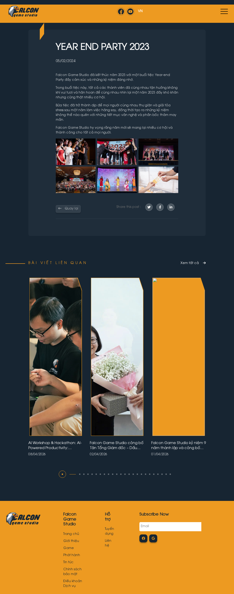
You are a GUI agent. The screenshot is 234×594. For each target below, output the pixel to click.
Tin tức (68, 562)
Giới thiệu (71, 541)
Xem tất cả (190, 263)
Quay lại (71, 208)
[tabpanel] (55, 367)
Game (68, 548)
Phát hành (71, 555)
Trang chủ (71, 534)
